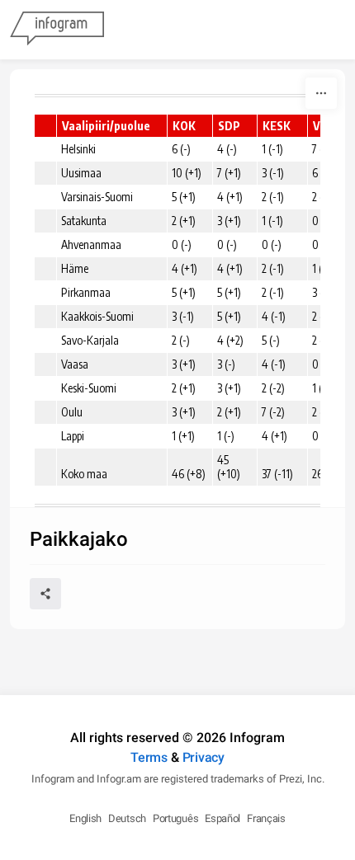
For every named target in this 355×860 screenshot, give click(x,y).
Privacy (203, 757)
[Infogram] (57, 30)
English (85, 818)
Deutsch (127, 818)
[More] (321, 93)
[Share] (45, 593)
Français (266, 818)
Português (175, 818)
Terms (149, 757)
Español (222, 818)
